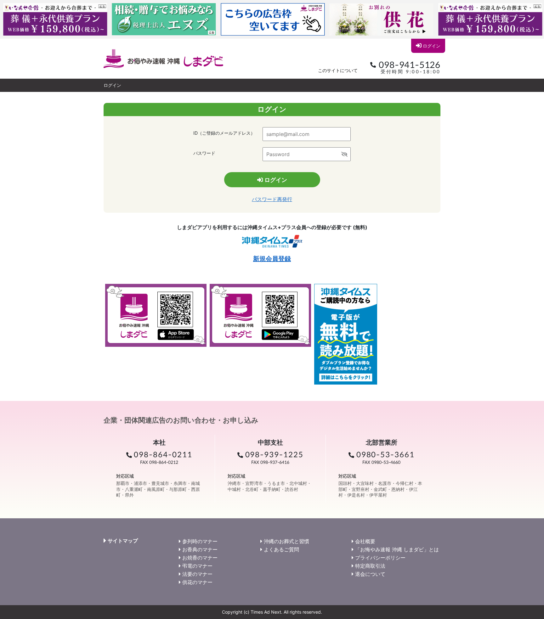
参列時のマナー (200, 541)
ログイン (431, 45)
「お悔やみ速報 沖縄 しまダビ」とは (397, 549)
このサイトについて (338, 70)
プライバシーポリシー (380, 557)
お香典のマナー (200, 549)
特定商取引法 (370, 566)
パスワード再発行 (272, 199)
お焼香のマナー (200, 557)
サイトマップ (123, 540)
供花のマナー (197, 582)
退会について (370, 574)
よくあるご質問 (281, 549)
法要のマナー (197, 574)
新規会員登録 (272, 258)
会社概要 (365, 541)
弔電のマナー (197, 566)
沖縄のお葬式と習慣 (286, 541)
